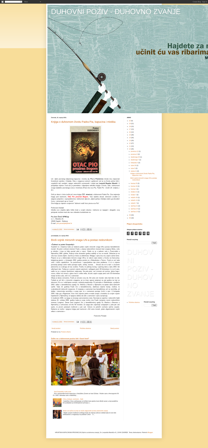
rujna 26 (133, 165)
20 (130, 121)
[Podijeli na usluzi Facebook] (88, 229)
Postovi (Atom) (66, 332)
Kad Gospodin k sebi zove (62, 391)
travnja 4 (134, 189)
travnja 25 (134, 183)
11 (130, 146)
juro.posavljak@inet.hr (64, 223)
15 (130, 135)
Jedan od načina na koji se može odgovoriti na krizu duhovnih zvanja (85, 411)
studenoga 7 (135, 160)
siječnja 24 (134, 209)
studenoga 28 (135, 157)
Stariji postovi (114, 328)
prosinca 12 (135, 151)
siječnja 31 (134, 206)
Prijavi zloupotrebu (134, 224)
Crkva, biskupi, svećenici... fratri (73, 399)
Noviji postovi (56, 328)
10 (130, 149)
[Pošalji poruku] (77, 229)
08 (130, 218)
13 (130, 140)
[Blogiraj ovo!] (84, 229)
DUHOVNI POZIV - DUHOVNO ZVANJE (116, 12)
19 (130, 123)
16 (130, 132)
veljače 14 (134, 200)
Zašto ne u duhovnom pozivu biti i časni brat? (70, 338)
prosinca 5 (134, 154)
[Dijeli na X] (86, 229)
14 (130, 137)
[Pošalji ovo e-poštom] (81, 229)
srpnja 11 (134, 171)
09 (130, 215)
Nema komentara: (69, 229)
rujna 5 (133, 168)
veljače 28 (134, 197)
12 (130, 143)
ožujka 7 (134, 195)
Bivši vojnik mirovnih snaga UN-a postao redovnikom (81, 239)
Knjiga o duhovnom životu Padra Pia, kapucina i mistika (83, 121)
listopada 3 (134, 163)
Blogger (150, 432)
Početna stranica (85, 328)
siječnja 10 (134, 211)
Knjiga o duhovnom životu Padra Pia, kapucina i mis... (142, 174)
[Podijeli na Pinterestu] (90, 229)
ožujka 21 (134, 192)
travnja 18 (134, 186)
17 (130, 129)
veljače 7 (134, 203)
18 (130, 126)
